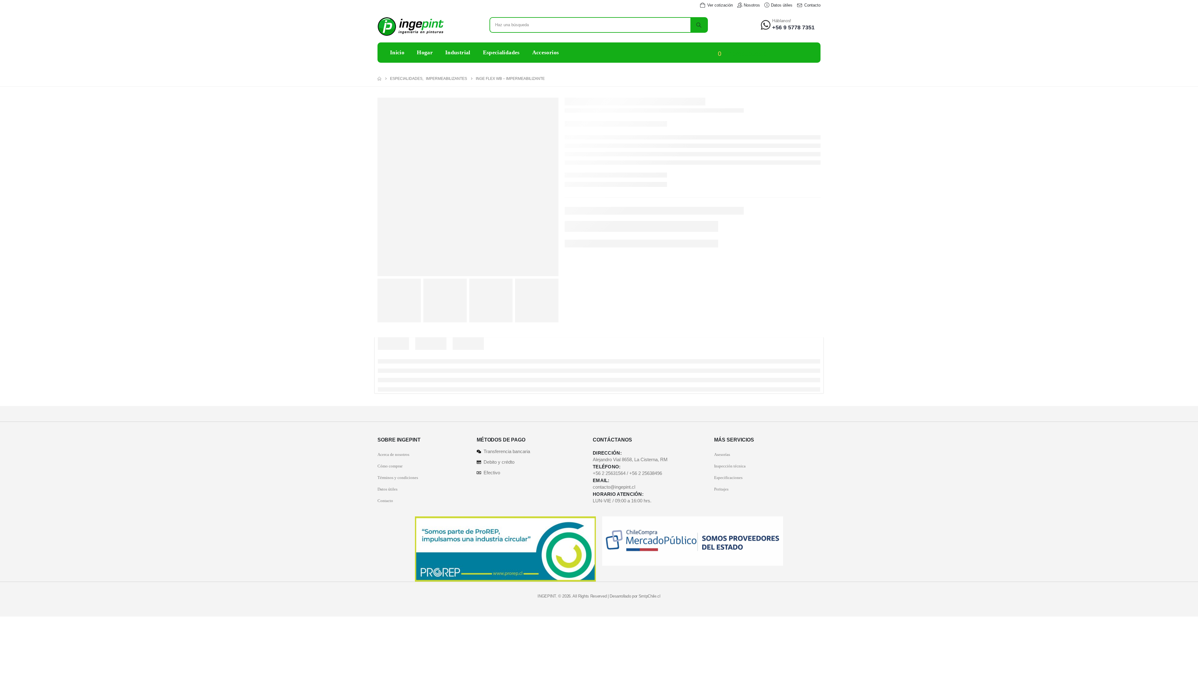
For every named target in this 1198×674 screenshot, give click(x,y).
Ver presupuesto (744, 53)
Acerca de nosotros (393, 454)
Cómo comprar (389, 466)
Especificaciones (728, 477)
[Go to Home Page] (379, 79)
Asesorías (722, 454)
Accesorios (545, 52)
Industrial (457, 52)
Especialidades (501, 52)
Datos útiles (387, 489)
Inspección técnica (730, 466)
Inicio (397, 52)
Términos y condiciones (397, 477)
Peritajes (721, 489)
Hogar (425, 52)
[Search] (698, 25)
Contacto (385, 500)
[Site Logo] (410, 26)
